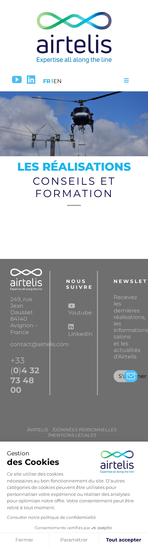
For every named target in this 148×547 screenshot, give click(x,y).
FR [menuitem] (47, 81)
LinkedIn (78, 334)
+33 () (24, 375)
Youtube (78, 312)
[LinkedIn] (31, 79)
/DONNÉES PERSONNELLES (84, 429)
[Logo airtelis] (74, 13)
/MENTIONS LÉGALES (72, 435)
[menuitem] (47, 80)
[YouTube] (17, 79)
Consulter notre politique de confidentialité (51, 517)
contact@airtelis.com (39, 344)
